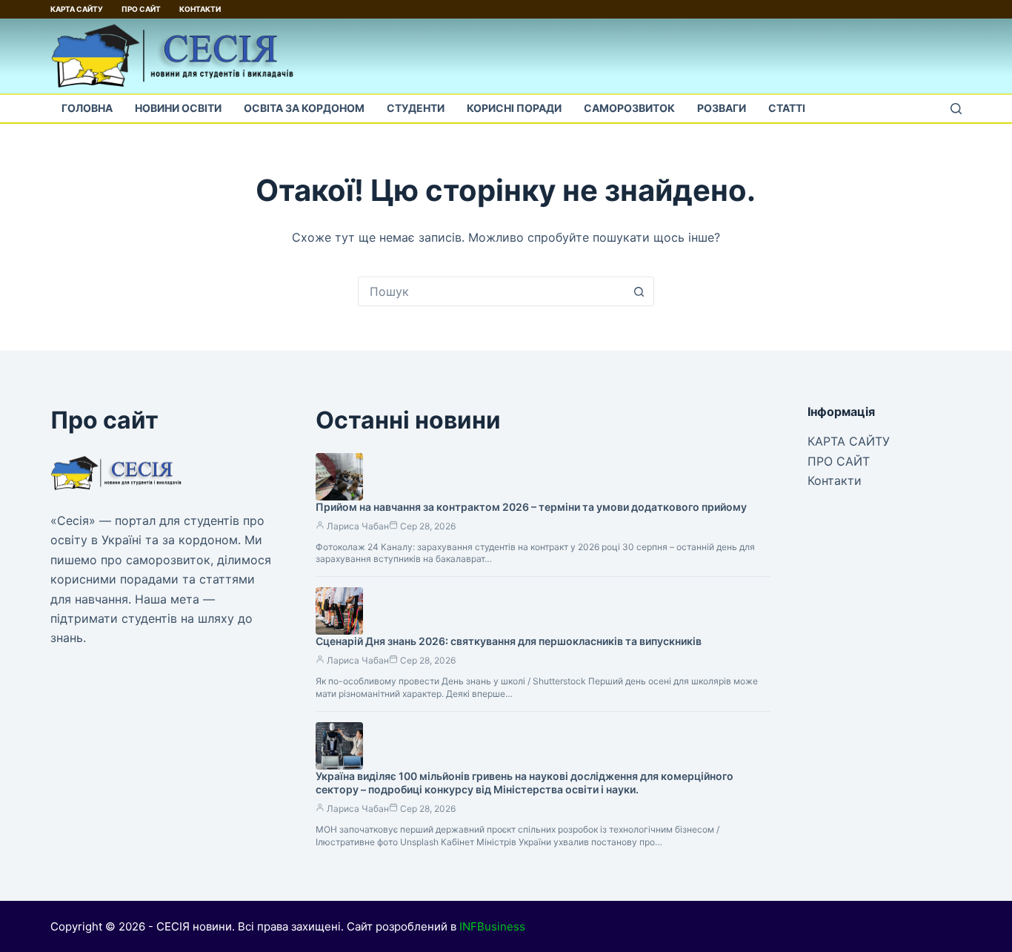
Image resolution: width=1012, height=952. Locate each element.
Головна (87, 108)
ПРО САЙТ (141, 8)
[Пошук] (956, 108)
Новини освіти (178, 108)
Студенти (416, 108)
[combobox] (492, 291)
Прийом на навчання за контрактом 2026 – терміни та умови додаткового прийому (531, 506)
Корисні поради (514, 108)
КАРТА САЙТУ (76, 8)
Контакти (200, 8)
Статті (786, 108)
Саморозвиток (629, 108)
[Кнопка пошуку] (639, 291)
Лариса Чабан (358, 526)
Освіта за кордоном (304, 108)
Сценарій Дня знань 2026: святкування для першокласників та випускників (509, 641)
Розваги (721, 108)
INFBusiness (492, 926)
